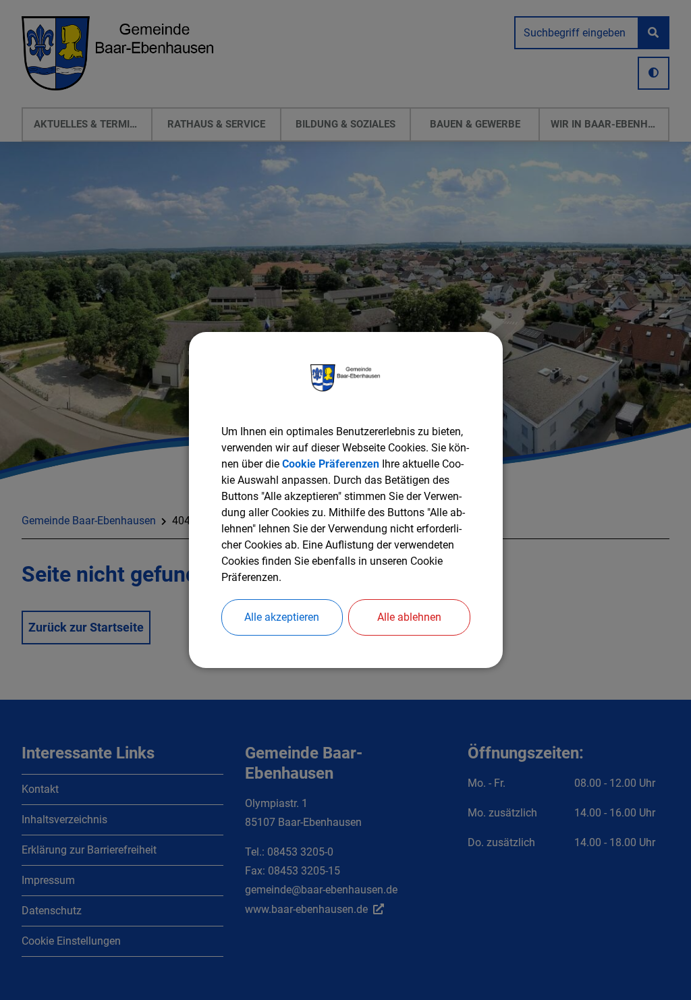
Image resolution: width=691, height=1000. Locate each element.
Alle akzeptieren (281, 617)
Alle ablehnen (409, 617)
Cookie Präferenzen (330, 463)
